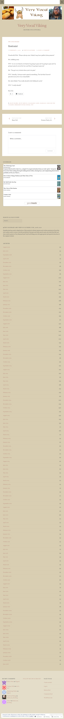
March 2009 (6, 645)
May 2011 (5, 557)
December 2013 (7, 446)
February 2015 (6, 392)
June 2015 (5, 377)
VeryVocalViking (29, 50)
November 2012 (7, 496)
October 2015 (6, 362)
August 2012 (6, 507)
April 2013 (6, 477)
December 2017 (7, 262)
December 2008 (7, 656)
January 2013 (6, 488)
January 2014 (6, 442)
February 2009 (7, 649)
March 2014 (6, 435)
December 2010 (7, 572)
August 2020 (6, 247)
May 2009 (5, 637)
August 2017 (6, 278)
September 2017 (7, 274)
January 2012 (6, 534)
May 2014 (5, 427)
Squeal (9, 693)
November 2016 (7, 312)
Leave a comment (43, 50)
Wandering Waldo (12, 691)
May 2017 (5, 289)
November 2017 (7, 266)
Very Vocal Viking (32, 26)
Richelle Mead (7, 167)
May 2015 (5, 381)
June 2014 (5, 423)
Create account (48, 682)
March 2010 (6, 603)
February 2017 (6, 301)
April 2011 (5, 561)
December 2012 (7, 492)
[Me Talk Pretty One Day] (58, 186)
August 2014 (6, 415)
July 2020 (5, 251)
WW (32, 105)
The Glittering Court (9, 166)
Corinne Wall (10, 686)
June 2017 (5, 285)
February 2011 (6, 568)
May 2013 (5, 473)
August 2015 (6, 369)
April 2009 (6, 641)
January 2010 (6, 607)
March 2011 (6, 565)
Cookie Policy (32, 716)
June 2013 (5, 469)
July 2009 (5, 630)
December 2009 (7, 610)
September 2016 (7, 320)
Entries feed (47, 690)
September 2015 (7, 366)
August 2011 (6, 545)
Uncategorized (13, 42)
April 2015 (6, 385)
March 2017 (6, 297)
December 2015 (7, 354)
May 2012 (5, 519)
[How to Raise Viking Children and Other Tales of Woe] (58, 180)
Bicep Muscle (23, 103)
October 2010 (6, 580)
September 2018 (7, 255)
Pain (48, 103)
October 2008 (6, 660)
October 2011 (6, 542)
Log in (45, 686)
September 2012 (7, 503)
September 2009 (7, 622)
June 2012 (5, 515)
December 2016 (7, 308)
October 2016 (6, 316)
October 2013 (6, 454)
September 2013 (7, 457)
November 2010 (7, 576)
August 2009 (6, 626)
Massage (43, 103)
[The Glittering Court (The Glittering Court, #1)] (58, 169)
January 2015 (6, 396)
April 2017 (6, 293)
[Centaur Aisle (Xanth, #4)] (58, 198)
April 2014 (6, 431)
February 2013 (6, 484)
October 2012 (6, 500)
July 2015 (5, 373)
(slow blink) (14, 103)
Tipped (18, 681)
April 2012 (6, 522)
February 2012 (7, 530)
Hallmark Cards (33, 103)
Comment (50, 151)
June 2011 (5, 553)
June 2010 (5, 591)
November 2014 (7, 404)
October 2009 (6, 618)
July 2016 (5, 327)
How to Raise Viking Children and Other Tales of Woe (18, 176)
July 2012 (5, 511)
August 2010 (6, 584)
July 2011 (5, 549)
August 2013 (6, 461)
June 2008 (5, 664)
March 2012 (6, 526)
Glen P (9, 701)
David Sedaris (7, 183)
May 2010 (5, 595)
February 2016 (7, 347)
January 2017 (6, 304)
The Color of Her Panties (10, 188)
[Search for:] (12, 221)
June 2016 (5, 331)
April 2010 (6, 599)
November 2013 (7, 450)
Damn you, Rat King (12, 698)
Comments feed (48, 694)
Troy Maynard (7, 177)
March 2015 (6, 389)
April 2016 (6, 339)
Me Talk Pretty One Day (10, 182)
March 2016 (6, 343)
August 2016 (6, 324)
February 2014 (7, 438)
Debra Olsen (10, 681)
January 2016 (6, 350)
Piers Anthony (7, 190)
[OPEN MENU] (2, 2)
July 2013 (5, 465)
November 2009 (7, 614)
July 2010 (5, 587)
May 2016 (5, 335)
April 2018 (6, 259)
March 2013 (6, 480)
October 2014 (6, 408)
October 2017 (6, 270)
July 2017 (5, 281)
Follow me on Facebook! (32, 679)
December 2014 (7, 400)
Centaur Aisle (7, 194)
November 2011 (7, 538)
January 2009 (6, 652)
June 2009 (6, 633)
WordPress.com (48, 698)
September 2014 (7, 412)
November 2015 (7, 358)
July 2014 (5, 419)
